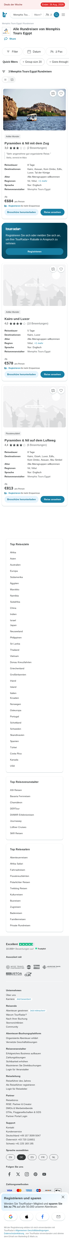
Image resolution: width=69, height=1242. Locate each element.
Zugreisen (15, 907)
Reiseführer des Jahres (18, 1080)
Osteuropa (15, 710)
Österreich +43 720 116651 (20, 1139)
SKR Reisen (16, 833)
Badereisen (16, 913)
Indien (13, 614)
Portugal (14, 716)
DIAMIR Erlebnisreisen (22, 814)
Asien (13, 558)
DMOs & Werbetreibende (19, 1108)
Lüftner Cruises (18, 827)
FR (43, 1157)
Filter (15, 51)
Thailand (14, 650)
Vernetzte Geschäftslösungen (21, 1042)
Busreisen (15, 900)
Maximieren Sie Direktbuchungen (23, 1065)
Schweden (15, 728)
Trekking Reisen (18, 888)
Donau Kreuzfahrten (20, 662)
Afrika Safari (16, 863)
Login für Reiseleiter (16, 1088)
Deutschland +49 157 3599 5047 (23, 1135)
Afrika (13, 552)
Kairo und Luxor (17, 319)
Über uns (11, 994)
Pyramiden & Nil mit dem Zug (27, 143)
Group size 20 (33, 61)
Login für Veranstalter (17, 1069)
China (13, 608)
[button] (34, 205)
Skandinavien (17, 735)
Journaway (16, 821)
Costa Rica (16, 753)
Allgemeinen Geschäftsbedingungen (32, 1230)
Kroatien (14, 698)
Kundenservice (14, 1131)
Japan (13, 625)
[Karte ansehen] (53, 93)
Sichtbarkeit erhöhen (17, 1061)
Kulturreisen (16, 894)
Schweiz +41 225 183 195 (19, 1143)
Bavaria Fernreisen (20, 796)
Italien (13, 693)
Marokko (14, 589)
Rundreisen (28, 23)
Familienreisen (18, 919)
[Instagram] (26, 1174)
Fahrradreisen (17, 869)
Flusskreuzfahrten (19, 876)
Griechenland (17, 668)
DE (21, 1157)
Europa (14, 571)
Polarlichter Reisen (20, 882)
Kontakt (10, 1127)
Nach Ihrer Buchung (16, 1018)
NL (53, 1157)
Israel (13, 620)
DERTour (15, 808)
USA (12, 766)
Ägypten (14, 583)
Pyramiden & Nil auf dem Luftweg (30, 440)
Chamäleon (16, 802)
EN (10, 1157)
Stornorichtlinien (14, 1022)
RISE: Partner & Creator (18, 1104)
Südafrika (15, 601)
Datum (37, 51)
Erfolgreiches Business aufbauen (23, 1053)
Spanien (14, 741)
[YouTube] (44, 1174)
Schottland (15, 722)
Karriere (18, 999)
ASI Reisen (16, 790)
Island (13, 687)
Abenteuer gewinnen (25, 1010)
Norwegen (15, 704)
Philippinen (16, 637)
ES (32, 1157)
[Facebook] (9, 1174)
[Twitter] (18, 1174)
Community (12, 1026)
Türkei (13, 747)
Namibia (14, 595)
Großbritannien (18, 674)
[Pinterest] (35, 1174)
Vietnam (14, 656)
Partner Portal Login (16, 1116)
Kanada (14, 759)
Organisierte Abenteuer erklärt (22, 1038)
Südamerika (16, 577)
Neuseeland (16, 631)
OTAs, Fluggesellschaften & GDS (23, 1112)
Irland (13, 680)
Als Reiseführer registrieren (20, 1084)
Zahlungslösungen (16, 1057)
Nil (28, 181)
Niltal (34, 181)
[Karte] (12, 79)
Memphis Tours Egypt (12, 23)
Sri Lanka (15, 643)
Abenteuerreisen (19, 857)
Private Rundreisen (20, 925)
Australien (15, 564)
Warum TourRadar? (16, 1014)
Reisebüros (12, 1100)
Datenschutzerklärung (14, 1233)
